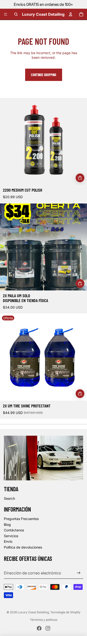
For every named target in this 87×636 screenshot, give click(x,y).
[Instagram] (48, 628)
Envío (8, 541)
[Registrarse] (78, 573)
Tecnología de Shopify (65, 612)
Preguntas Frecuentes (21, 519)
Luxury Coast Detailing (33, 612)
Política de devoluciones (23, 547)
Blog (7, 524)
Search (9, 498)
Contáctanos (14, 530)
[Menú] (5, 14)
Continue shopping (43, 75)
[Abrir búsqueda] (16, 14)
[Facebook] (39, 628)
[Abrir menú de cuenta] (70, 14)
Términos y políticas (43, 620)
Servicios (11, 536)
